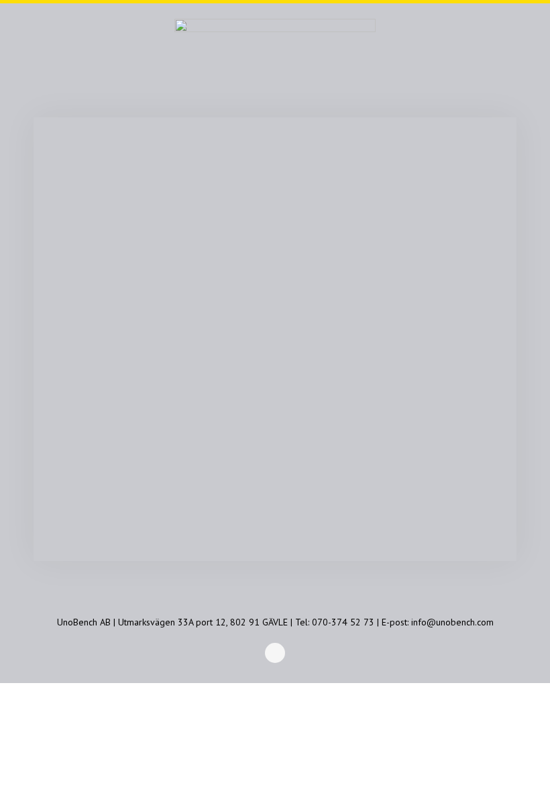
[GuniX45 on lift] (275, 365)
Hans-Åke (121, 190)
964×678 (295, 190)
